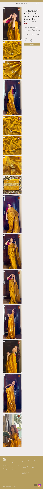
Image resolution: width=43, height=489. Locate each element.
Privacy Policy (24, 463)
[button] (2, 4)
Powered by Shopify (13, 486)
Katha (33, 467)
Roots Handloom (7, 486)
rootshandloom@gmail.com (8, 469)
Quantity (25, 38)
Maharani (33, 462)
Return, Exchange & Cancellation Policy (25, 467)
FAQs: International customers (25, 473)
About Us (14, 462)
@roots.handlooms (6, 466)
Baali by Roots (34, 469)
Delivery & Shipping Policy (25, 461)
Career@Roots (14, 469)
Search (13, 460)
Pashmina (33, 460)
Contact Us (14, 467)
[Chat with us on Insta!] (39, 485)
